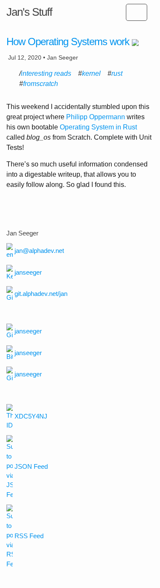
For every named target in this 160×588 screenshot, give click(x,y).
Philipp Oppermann (95, 116)
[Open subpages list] (136, 12)
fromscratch (40, 83)
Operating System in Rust (98, 127)
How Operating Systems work (67, 41)
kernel (91, 73)
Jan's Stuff (29, 12)
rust (116, 73)
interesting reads (46, 73)
